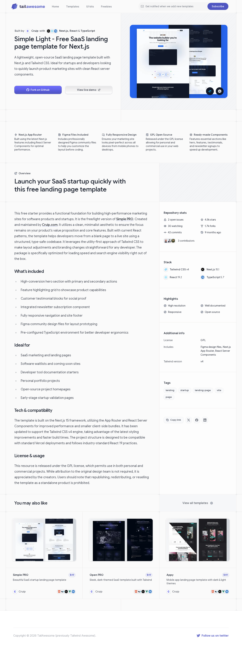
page (169, 397)
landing (170, 390)
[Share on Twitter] (189, 420)
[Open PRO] (121, 555)
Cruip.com (50, 225)
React (73, 30)
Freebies (106, 6)
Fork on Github (40, 89)
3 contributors (186, 240)
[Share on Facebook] (197, 420)
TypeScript (88, 30)
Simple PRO (124, 219)
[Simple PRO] (44, 555)
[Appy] (197, 555)
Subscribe (218, 6)
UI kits (90, 6)
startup (184, 390)
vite (219, 390)
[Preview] (73, 522)
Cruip (34, 30)
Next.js (63, 30)
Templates (72, 6)
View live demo (86, 89)
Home (55, 6)
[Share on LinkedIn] (205, 420)
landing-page (203, 390)
